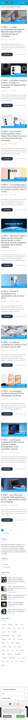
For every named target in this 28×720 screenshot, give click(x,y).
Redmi (3, 654)
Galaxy (3, 631)
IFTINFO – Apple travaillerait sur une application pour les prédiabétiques (16, 610)
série (23, 657)
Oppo (10, 646)
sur (19, 657)
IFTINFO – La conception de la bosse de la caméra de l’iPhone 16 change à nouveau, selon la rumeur (14, 188)
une (12, 661)
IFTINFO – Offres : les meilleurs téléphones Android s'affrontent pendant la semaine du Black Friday (16, 579)
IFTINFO (4, 639)
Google (14, 631)
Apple (16, 624)
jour (14, 639)
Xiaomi (22, 661)
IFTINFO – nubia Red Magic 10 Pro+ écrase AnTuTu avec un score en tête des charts (17, 588)
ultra (8, 661)
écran (3, 665)
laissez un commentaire (21, 54)
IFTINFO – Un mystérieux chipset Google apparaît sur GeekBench (15, 603)
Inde (9, 639)
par (15, 646)
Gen (9, 631)
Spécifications (12, 657)
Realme (22, 650)
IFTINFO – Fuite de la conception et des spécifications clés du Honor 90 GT (13, 294)
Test (3, 661)
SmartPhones (4, 39)
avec (3, 628)
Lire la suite (7, 54)
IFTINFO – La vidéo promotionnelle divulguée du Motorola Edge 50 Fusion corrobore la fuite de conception (13, 31)
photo (19, 646)
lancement (20, 639)
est (23, 628)
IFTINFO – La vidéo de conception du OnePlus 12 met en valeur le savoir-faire (14, 344)
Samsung (10, 654)
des (19, 628)
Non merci (7, 716)
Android (6, 564)
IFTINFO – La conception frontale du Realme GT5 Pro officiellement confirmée (12, 393)
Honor (13, 635)
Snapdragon (18, 654)
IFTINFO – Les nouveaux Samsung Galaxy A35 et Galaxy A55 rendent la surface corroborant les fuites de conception (13, 136)
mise (12, 643)
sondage (4, 657)
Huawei (19, 635)
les (8, 643)
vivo (17, 661)
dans (14, 628)
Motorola (18, 643)
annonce (10, 624)
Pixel (3, 650)
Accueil (3, 6)
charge (8, 628)
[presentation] (26, 680)
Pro (17, 650)
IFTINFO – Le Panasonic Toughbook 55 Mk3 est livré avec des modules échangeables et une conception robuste (12, 444)
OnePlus (4, 646)
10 (11, 530)
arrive (22, 624)
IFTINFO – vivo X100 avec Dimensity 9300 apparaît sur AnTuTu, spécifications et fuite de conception (13, 498)
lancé (3, 643)
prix (13, 650)
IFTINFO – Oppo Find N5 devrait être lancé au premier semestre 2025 (16, 596)
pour (8, 650)
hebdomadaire (5, 635)
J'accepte (20, 716)
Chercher (20, 2)
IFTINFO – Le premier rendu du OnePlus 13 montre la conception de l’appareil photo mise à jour (14, 83)
